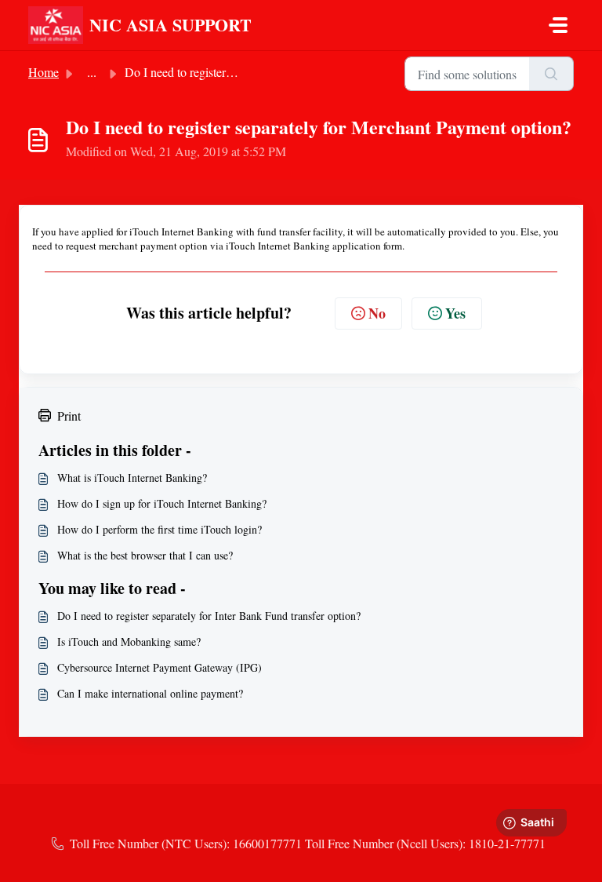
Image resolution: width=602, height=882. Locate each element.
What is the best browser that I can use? (145, 555)
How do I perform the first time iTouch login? (159, 529)
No (377, 313)
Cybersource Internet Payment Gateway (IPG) (159, 667)
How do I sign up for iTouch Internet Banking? (162, 503)
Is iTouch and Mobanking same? (129, 641)
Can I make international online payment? (150, 693)
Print (69, 415)
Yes (455, 313)
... (91, 72)
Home (43, 72)
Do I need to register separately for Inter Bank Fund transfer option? (209, 615)
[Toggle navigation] (558, 25)
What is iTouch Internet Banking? (132, 477)
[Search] (551, 73)
